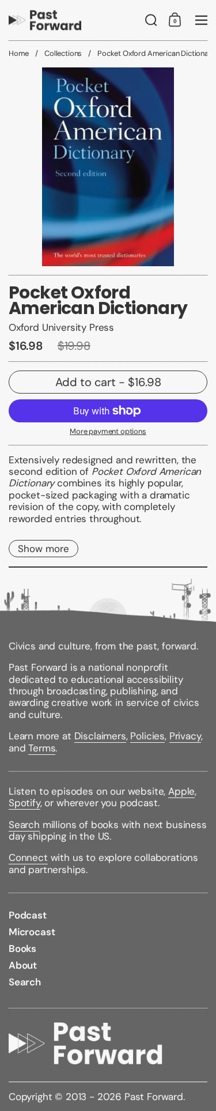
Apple (181, 791)
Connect (28, 857)
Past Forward (153, 1096)
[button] (151, 20)
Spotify (24, 802)
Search (24, 824)
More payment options (108, 431)
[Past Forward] (45, 20)
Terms (41, 748)
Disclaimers (100, 736)
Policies (147, 736)
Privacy (185, 736)
